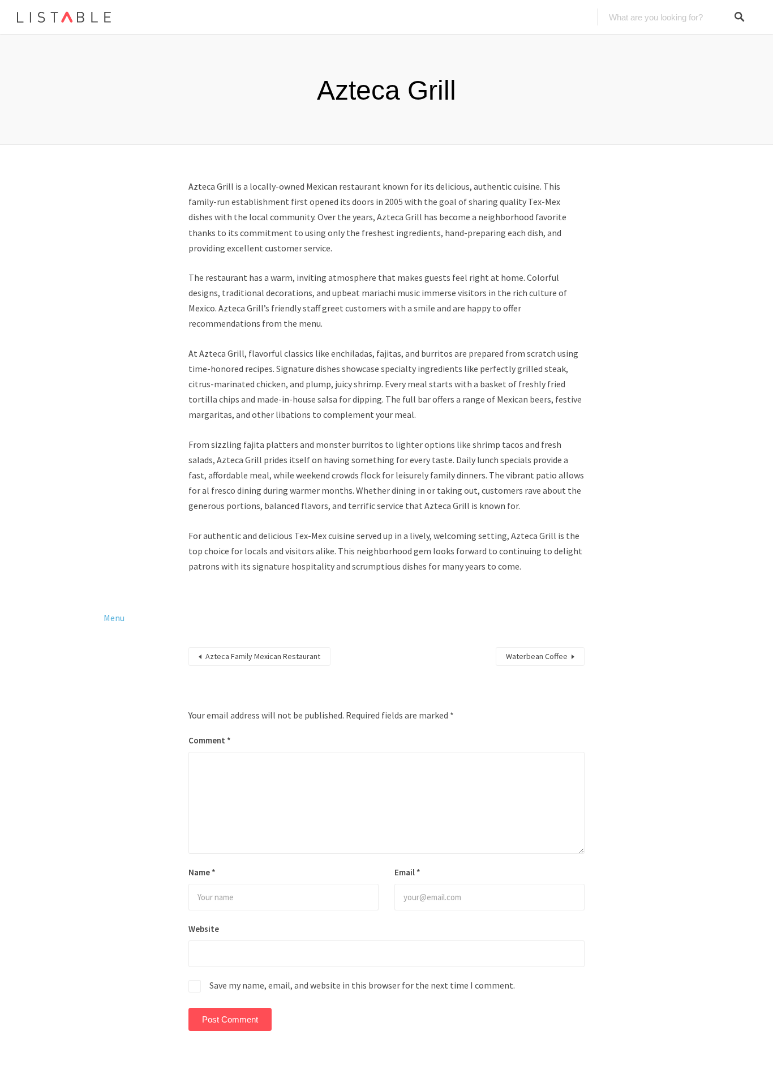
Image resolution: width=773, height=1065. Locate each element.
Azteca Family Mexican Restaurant (262, 656)
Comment (209, 740)
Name (202, 872)
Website (203, 928)
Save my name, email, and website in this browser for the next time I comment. (362, 985)
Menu (114, 617)
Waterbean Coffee (537, 656)
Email (407, 872)
